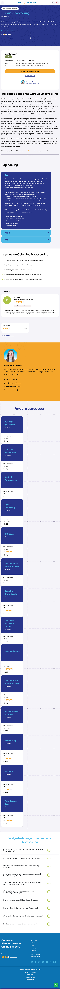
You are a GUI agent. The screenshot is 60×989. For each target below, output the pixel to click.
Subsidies (33, 943)
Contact (33, 948)
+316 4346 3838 (12, 379)
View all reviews (5, 335)
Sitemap (33, 950)
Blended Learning (11, 943)
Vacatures (34, 940)
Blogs (32, 945)
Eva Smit (11, 38)
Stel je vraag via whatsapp (13, 383)
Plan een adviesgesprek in (13, 386)
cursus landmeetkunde (31, 151)
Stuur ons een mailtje (12, 390)
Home (4, 8)
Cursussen (8, 8)
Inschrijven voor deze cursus (30, 71)
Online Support (10, 946)
